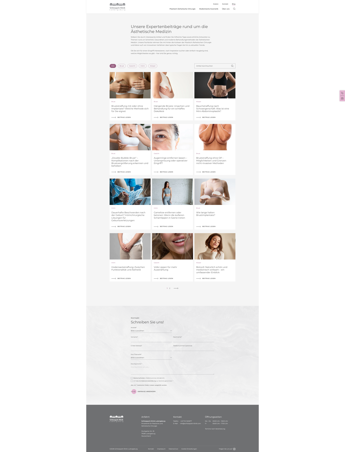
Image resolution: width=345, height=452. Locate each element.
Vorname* (134, 337)
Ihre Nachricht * (136, 364)
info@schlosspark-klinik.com (190, 423)
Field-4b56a (111, 319)
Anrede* (134, 327)
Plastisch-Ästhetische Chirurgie (182, 9)
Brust (122, 66)
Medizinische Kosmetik (208, 9)
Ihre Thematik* (136, 354)
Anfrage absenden (147, 391)
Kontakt (225, 4)
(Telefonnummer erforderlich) (148, 378)
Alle (112, 66)
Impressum (161, 449)
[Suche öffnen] (233, 9)
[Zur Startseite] (125, 7)
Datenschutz (173, 449)
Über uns (225, 9)
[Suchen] (233, 66)
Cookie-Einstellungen (189, 449)
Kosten (215, 4)
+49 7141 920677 (186, 421)
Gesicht (132, 66)
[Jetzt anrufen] (342, 93)
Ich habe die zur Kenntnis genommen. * (153, 381)
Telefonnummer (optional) (182, 346)
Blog (233, 4)
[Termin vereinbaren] (342, 98)
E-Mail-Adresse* (136, 346)
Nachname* (177, 337)
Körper (153, 66)
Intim (143, 66)
